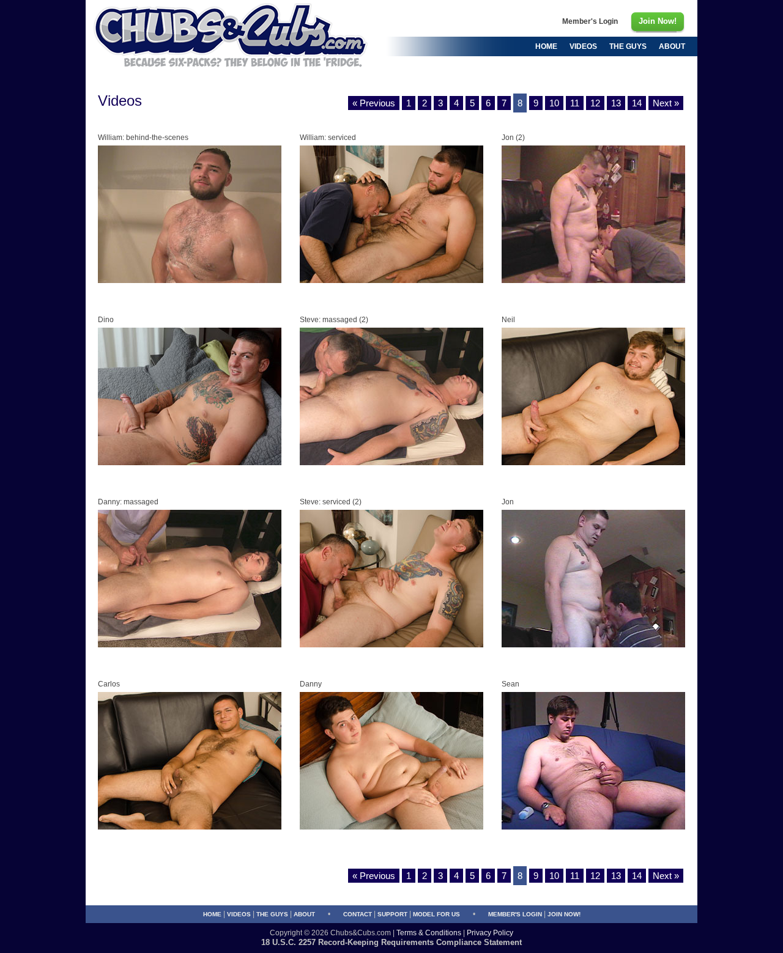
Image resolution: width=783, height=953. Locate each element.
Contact (357, 914)
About (304, 914)
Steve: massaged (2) (334, 319)
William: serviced (328, 137)
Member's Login (515, 914)
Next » (666, 103)
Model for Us (436, 914)
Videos (239, 914)
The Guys (272, 914)
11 (574, 103)
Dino (106, 319)
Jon (508, 502)
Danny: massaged (128, 502)
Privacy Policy (490, 933)
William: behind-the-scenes (143, 137)
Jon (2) (513, 137)
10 (554, 103)
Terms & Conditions (428, 933)
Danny (311, 684)
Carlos (109, 684)
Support (392, 914)
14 (637, 103)
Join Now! (564, 914)
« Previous (373, 103)
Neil (508, 319)
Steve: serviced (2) (331, 502)
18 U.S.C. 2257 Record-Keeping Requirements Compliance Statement (391, 942)
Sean (510, 684)
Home (212, 914)
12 (595, 103)
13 (616, 103)
